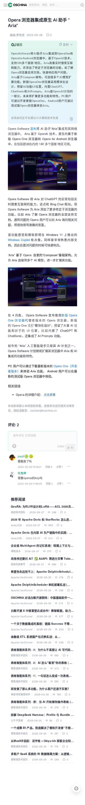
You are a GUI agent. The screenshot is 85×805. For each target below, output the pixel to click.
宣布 (33, 128)
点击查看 (50, 395)
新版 (64, 315)
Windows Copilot (19, 240)
